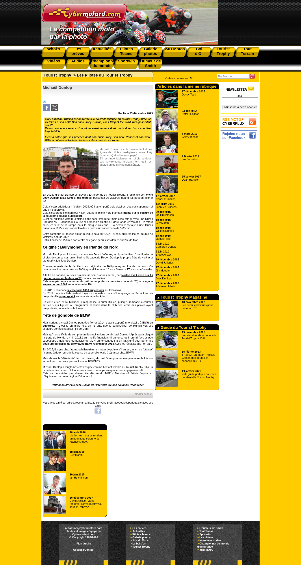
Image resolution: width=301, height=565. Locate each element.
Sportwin (204, 534)
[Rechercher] (252, 76)
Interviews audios (210, 540)
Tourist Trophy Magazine (183, 297)
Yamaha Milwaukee (83, 349)
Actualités (138, 531)
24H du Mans (140, 540)
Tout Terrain (206, 531)
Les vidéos (206, 537)
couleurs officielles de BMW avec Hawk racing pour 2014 (78, 343)
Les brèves (139, 528)
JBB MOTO (206, 549)
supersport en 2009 (55, 284)
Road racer (137, 385)
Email (239, 95)
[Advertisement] (240, 209)
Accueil (77, 549)
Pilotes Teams (141, 534)
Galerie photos (141, 537)
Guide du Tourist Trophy (183, 327)
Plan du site (83, 543)
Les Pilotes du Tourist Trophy (104, 75)
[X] (54, 110)
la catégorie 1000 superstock (85, 290)
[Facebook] (46, 110)
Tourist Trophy (57, 75)
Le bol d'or (138, 543)
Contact (89, 549)
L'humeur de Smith (211, 528)
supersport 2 (67, 296)
